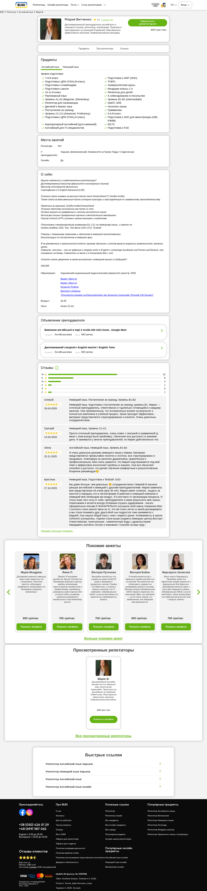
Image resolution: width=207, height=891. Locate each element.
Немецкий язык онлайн (116, 862)
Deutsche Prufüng (70, 287)
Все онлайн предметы (115, 825)
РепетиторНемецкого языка (161, 820)
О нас (58, 811)
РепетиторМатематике (158, 816)
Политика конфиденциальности (70, 848)
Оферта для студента (66, 843)
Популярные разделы (115, 834)
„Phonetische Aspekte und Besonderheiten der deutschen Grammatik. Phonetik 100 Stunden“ (107, 295)
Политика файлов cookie (67, 853)
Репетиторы (39, 5)
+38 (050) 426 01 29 (34, 825)
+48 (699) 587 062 (32, 829)
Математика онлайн (114, 867)
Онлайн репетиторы (57, 5)
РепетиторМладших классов (161, 829)
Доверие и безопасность (67, 862)
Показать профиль (31, 627)
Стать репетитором (91, 5)
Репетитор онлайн (113, 816)
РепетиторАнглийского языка (161, 811)
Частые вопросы (63, 825)
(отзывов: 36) (107, 20)
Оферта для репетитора (67, 839)
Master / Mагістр (69, 283)
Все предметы (112, 820)
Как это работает (64, 820)
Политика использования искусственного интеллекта (80, 857)
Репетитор (110, 811)
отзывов (32, 867)
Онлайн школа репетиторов (118, 839)
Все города (110, 829)
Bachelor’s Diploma (70, 291)
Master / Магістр (69, 279)
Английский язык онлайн (116, 857)
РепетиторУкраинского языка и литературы (168, 834)
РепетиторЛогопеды (157, 825)
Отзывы (59, 829)
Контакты (60, 816)
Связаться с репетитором (147, 22)
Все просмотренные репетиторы (104, 736)
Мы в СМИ (61, 834)
